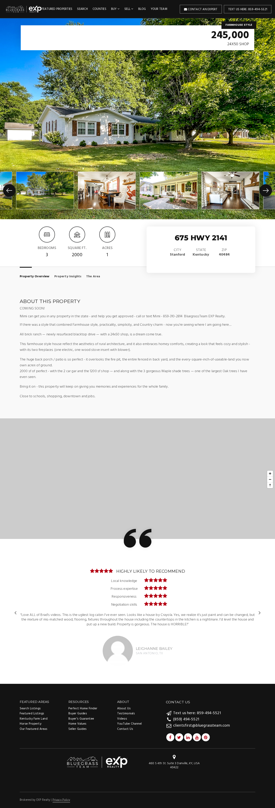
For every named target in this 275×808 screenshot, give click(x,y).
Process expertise (124, 589)
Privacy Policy (61, 795)
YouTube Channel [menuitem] (129, 719)
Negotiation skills (124, 604)
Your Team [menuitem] (159, 9)
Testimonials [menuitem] (126, 709)
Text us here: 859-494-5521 (247, 9)
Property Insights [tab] (68, 276)
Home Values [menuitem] (77, 719)
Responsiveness (124, 596)
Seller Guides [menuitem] (77, 724)
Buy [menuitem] (114, 9)
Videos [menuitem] (122, 714)
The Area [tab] (93, 276)
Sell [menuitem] (127, 9)
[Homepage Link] (97, 757)
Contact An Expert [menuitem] (202, 9)
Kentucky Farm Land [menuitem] (34, 714)
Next (259, 610)
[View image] (45, 190)
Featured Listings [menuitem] (32, 709)
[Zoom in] (270, 473)
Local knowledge (124, 581)
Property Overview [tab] (35, 276)
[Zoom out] (270, 479)
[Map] (137, 478)
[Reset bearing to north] (270, 485)
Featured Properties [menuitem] (57, 9)
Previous (16, 610)
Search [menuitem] (82, 9)
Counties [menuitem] (99, 9)
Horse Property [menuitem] (30, 719)
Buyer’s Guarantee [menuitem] (81, 714)
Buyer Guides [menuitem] (77, 709)
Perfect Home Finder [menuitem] (82, 703)
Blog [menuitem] (142, 9)
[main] (137, 348)
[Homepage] (24, 9)
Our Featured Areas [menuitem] (33, 724)
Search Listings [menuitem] (30, 703)
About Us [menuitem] (124, 703)
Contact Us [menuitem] (125, 724)
